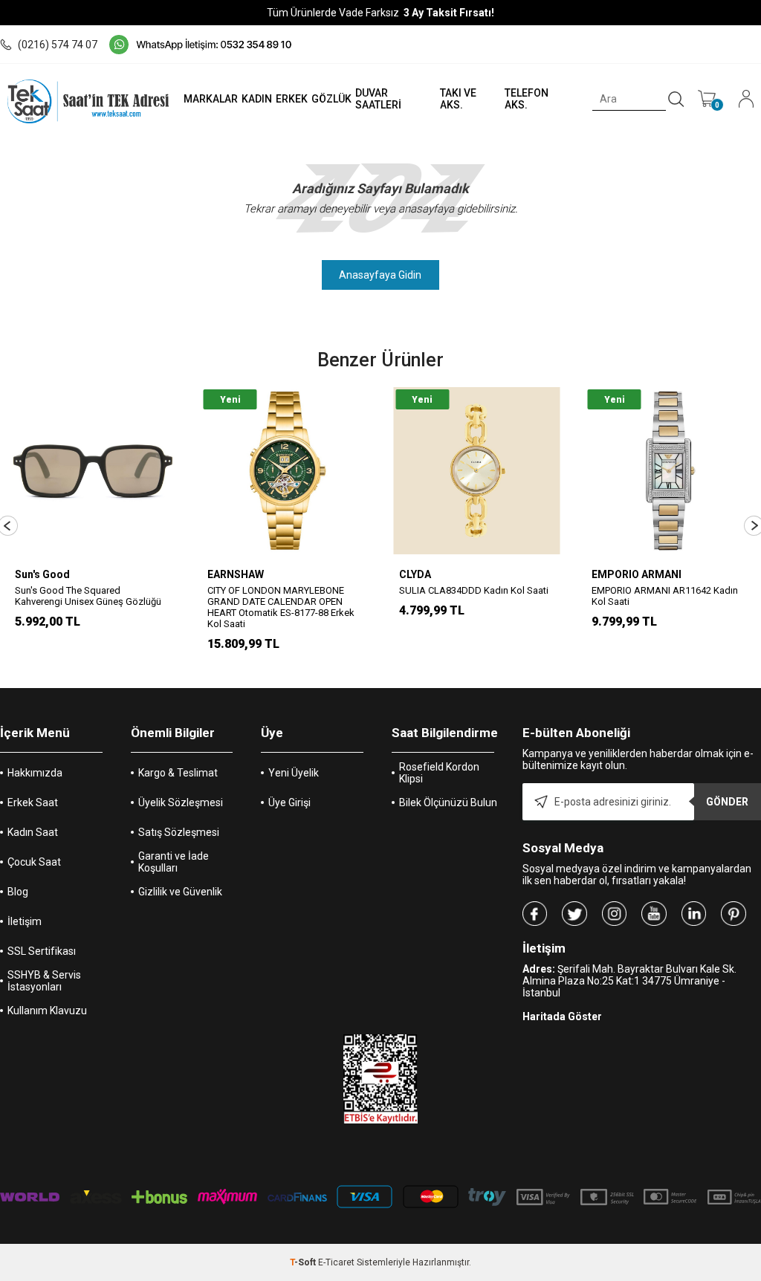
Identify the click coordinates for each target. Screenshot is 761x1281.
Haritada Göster (562, 1016)
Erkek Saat (32, 802)
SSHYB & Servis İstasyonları (44, 981)
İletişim (24, 921)
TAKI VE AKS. (458, 99)
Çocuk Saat (34, 862)
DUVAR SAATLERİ (378, 99)
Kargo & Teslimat (178, 773)
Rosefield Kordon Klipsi (439, 773)
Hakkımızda (34, 773)
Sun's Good (42, 574)
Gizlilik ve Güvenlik (180, 892)
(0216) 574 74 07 (57, 45)
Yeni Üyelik (293, 773)
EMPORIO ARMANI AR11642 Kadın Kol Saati (665, 596)
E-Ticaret (336, 1262)
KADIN (257, 99)
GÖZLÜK (331, 99)
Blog (17, 892)
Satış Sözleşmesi (178, 832)
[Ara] (676, 99)
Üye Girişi (289, 802)
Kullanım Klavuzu (47, 1010)
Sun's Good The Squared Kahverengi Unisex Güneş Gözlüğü (88, 596)
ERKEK (292, 99)
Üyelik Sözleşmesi (180, 802)
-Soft (304, 1262)
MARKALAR (211, 99)
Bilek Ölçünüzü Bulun (448, 802)
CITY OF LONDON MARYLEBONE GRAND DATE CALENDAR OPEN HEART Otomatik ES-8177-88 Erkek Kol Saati (280, 607)
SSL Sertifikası (41, 951)
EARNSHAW (235, 574)
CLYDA (415, 574)
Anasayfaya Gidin (380, 275)
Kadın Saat (32, 832)
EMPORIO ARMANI (636, 574)
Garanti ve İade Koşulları (173, 862)
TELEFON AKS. (526, 99)
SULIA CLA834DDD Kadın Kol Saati (473, 590)
